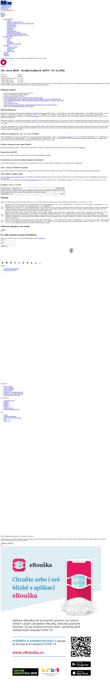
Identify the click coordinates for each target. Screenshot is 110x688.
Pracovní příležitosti (9, 388)
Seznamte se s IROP (12, 46)
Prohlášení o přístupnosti (10, 416)
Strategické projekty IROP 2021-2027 (16, 33)
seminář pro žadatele (66, 137)
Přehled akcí (10, 29)
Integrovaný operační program (11, 409)
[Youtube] (9, 275)
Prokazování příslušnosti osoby (33, 180)
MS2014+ (7, 406)
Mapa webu (7, 420)
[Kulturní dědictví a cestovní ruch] (32, 264)
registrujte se (41, 238)
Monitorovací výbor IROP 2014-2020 (13, 393)
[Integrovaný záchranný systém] (7, 264)
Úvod (2, 58)
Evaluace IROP (8, 390)
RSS (5, 419)
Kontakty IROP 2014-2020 (14, 44)
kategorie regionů (34, 116)
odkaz (91, 539)
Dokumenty (10, 42)
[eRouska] (51, 686)
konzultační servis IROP (44, 155)
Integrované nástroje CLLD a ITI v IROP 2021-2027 (20, 23)
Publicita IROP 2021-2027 (14, 32)
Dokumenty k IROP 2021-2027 (15, 22)
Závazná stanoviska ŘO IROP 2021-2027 (17, 35)
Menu (2, 16)
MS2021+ (6, 52)
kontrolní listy (78, 163)
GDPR (5, 415)
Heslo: (2, 243)
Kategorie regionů (11, 26)
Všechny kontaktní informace (11, 268)
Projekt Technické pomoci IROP (12, 395)
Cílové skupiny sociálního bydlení (15, 177)
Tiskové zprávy (11, 48)
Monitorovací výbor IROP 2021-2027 (13, 392)
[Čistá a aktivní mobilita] (40, 264)
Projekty (9, 41)
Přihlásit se (3, 14)
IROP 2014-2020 (8, 36)
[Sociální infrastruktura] (23, 264)
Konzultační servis (12, 30)
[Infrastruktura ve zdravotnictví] (28, 264)
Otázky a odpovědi (9, 389)
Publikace (9, 49)
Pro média (6, 45)
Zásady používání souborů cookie (12, 418)
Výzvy (9, 39)
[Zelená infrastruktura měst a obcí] (11, 264)
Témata (9, 20)
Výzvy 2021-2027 (9, 58)
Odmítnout (3, 543)
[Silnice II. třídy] (15, 264)
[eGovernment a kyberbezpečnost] (3, 264)
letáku (29, 170)
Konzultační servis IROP (10, 270)
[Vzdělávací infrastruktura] (19, 264)
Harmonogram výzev (9, 400)
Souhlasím (10, 543)
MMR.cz (7, 403)
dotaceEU (7, 402)
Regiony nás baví (9, 408)
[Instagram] (13, 275)
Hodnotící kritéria (11, 25)
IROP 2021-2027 (8, 19)
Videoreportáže (11, 51)
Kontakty (6, 54)
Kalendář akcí (10, 28)
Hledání (3, 13)
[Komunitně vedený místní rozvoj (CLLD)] (36, 264)
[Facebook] (5, 275)
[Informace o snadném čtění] (56, 381)
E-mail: (2, 239)
